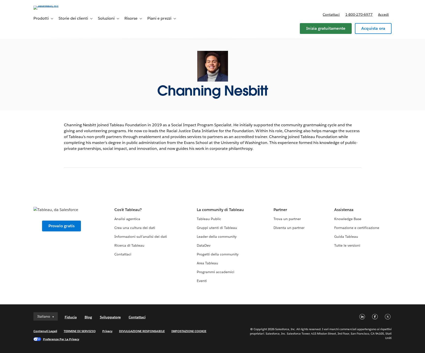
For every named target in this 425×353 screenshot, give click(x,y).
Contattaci (331, 14)
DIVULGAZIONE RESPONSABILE (142, 331)
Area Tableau (207, 263)
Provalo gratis (61, 225)
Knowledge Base (347, 219)
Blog (88, 317)
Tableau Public (209, 219)
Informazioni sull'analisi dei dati (140, 236)
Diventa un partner (288, 228)
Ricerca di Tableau (129, 245)
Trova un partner (287, 219)
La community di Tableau (220, 209)
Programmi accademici (215, 272)
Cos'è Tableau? (128, 209)
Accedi (383, 14)
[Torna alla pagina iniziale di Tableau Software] (54, 5)
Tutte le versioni (347, 245)
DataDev (204, 245)
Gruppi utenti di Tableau (217, 228)
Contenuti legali (45, 331)
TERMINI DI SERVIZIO (80, 331)
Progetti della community (218, 254)
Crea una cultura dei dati (134, 228)
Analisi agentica (127, 219)
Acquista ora (373, 28)
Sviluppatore (110, 317)
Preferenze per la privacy (61, 339)
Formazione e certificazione (356, 228)
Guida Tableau (346, 236)
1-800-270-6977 (359, 14)
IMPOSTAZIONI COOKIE (189, 331)
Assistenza (343, 209)
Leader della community (217, 236)
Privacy (107, 331)
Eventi (202, 281)
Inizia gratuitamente (325, 28)
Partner (280, 209)
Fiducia (71, 317)
